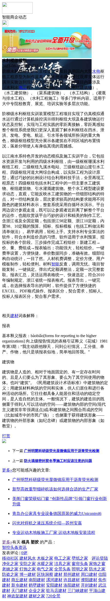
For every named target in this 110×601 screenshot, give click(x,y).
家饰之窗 (97, 563)
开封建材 (89, 585)
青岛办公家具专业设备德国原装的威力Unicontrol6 (56, 513)
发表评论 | (14, 553)
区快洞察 (45, 574)
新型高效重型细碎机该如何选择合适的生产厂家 (55, 489)
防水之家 (97, 569)
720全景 (53, 596)
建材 (14, 315)
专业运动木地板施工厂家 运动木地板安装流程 (53, 532)
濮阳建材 (89, 580)
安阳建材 (54, 585)
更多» (7, 470)
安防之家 (27, 563)
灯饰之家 (27, 569)
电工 (22, 87)
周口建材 (89, 574)
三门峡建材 (78, 590)
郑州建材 (71, 574)
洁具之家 (62, 563)
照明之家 (80, 569)
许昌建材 (71, 580)
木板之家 (45, 558)
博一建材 (27, 574)
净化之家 (10, 563)
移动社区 (10, 558)
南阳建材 (37, 580)
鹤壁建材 (37, 585)
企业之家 (37, 590)
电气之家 (45, 569)
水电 (96, 71)
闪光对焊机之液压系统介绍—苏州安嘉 (47, 523)
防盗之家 (10, 574)
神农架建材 (17, 596)
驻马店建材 (56, 590)
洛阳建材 (71, 585)
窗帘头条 (80, 563)
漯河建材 (54, 580)
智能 (55, 264)
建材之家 (37, 596)
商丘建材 (19, 580)
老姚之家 (10, 569)
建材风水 (27, 558)
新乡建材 (19, 585)
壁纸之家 (80, 558)
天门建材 (19, 590)
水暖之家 (45, 563)
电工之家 (62, 558)
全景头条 (62, 569)
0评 (24, 553)
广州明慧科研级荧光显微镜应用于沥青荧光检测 (55, 479)
